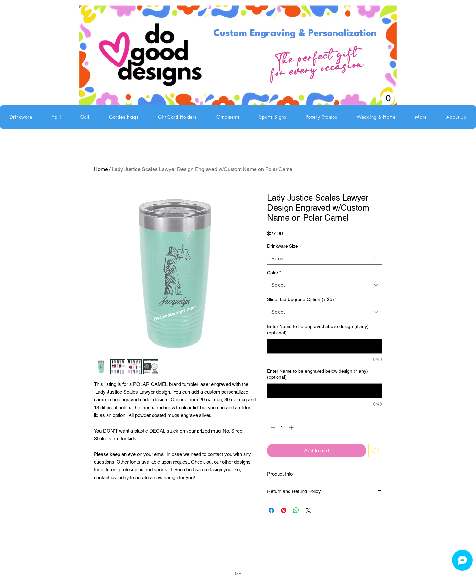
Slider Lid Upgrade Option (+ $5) (302, 299)
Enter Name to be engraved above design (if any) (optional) (317, 329)
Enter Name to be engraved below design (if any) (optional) (317, 374)
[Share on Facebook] (271, 510)
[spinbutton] (282, 427)
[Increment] (292, 427)
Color (274, 272)
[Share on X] (308, 510)
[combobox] (324, 258)
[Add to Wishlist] (375, 450)
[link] (388, 98)
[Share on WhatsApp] (296, 510)
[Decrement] (272, 427)
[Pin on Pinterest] (284, 510)
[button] (21, 117)
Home (101, 169)
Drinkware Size (284, 245)
